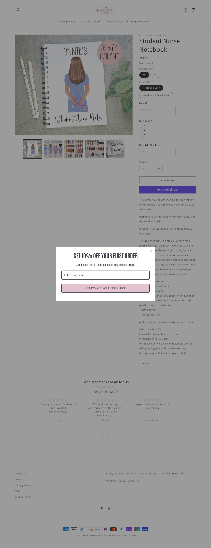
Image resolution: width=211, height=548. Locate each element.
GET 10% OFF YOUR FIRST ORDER (105, 288)
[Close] (151, 251)
